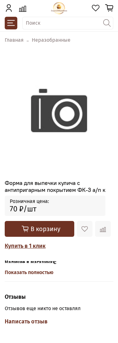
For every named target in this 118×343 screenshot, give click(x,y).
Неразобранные (51, 40)
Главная (14, 40)
